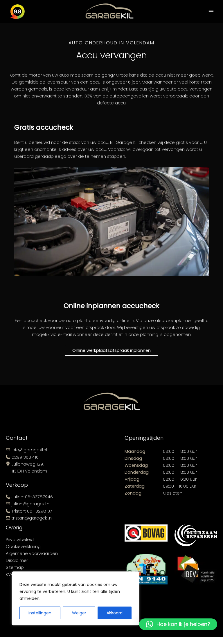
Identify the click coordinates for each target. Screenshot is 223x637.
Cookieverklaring (23, 546)
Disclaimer (17, 560)
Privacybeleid (20, 539)
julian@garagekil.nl (31, 504)
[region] (75, 598)
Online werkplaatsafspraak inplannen (111, 350)
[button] (178, 624)
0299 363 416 (25, 457)
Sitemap (15, 567)
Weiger (79, 613)
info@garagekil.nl (29, 450)
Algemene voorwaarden (32, 553)
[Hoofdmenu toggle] (211, 12)
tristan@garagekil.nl (32, 518)
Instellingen (39, 613)
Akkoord (115, 613)
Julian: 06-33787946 (32, 497)
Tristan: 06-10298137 (32, 511)
